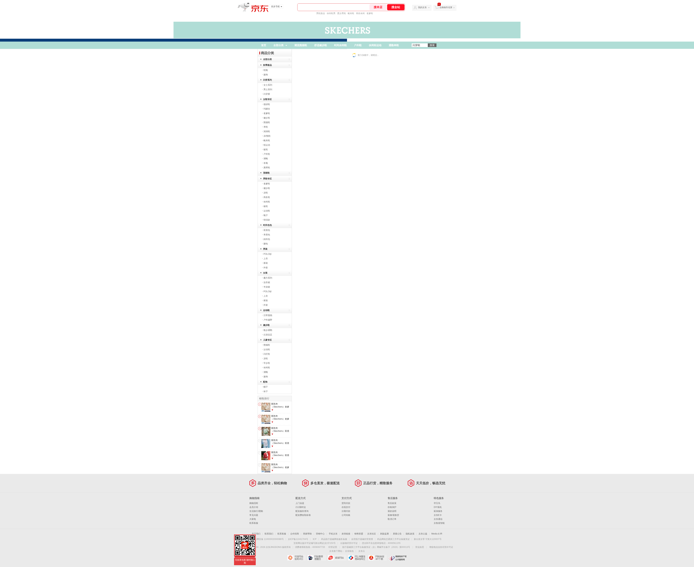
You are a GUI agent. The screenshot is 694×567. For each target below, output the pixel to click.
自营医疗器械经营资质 (362, 539)
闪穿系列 (267, 80)
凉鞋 (266, 192)
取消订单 (392, 519)
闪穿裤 (267, 94)
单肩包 (267, 234)
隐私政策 (410, 533)
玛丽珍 (267, 109)
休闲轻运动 (375, 45)
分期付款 (346, 511)
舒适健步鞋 (320, 45)
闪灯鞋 (267, 354)
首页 (263, 45)
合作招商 (294, 533)
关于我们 (256, 533)
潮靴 (266, 158)
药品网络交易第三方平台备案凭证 (393, 539)
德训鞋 (267, 104)
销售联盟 (358, 533)
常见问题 (253, 515)
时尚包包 (267, 225)
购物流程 (253, 503)
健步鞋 (267, 118)
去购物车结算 (445, 7)
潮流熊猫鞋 (300, 45)
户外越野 (268, 320)
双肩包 (267, 230)
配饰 (265, 382)
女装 (265, 273)
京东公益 (423, 533)
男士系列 (268, 89)
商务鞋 (267, 197)
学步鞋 (267, 363)
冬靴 (266, 163)
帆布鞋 (351, 13)
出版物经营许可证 (349, 543)
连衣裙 (267, 282)
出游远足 (268, 334)
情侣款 (267, 220)
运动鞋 (267, 211)
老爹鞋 (370, 13)
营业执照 (419, 547)
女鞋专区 (267, 99)
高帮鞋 (267, 167)
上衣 (266, 258)
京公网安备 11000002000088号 (268, 539)
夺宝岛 (437, 503)
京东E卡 (438, 515)
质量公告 (397, 533)
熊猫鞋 (267, 122)
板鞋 (266, 149)
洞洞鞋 (267, 131)
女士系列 (268, 85)
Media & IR (436, 533)
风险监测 (384, 533)
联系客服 (253, 523)
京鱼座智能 (439, 523)
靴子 (266, 215)
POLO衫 (268, 254)
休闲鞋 (267, 202)
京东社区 (371, 533)
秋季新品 (267, 65)
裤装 (266, 263)
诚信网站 (337, 558)
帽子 (266, 387)
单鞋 (266, 127)
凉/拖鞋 (267, 136)
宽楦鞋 (266, 173)
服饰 (266, 74)
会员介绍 (253, 507)
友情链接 (346, 533)
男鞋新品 (320, 13)
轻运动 (267, 145)
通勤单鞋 (394, 45)
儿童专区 (267, 340)
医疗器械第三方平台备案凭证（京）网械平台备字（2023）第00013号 (376, 547)
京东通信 (438, 519)
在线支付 (346, 507)
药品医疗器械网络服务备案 (334, 539)
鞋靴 (266, 70)
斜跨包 (267, 239)
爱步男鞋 (341, 13)
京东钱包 (349, 551)
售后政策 (392, 503)
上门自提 (299, 503)
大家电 (252, 519)
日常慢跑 (268, 315)
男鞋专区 (267, 178)
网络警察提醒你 (316, 558)
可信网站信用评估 (296, 558)
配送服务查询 (302, 511)
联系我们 (269, 533)
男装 (265, 249)
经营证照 (332, 547)
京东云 (361, 551)
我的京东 (422, 7)
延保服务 (438, 511)
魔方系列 (268, 278)
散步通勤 (268, 330)
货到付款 (346, 503)
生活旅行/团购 (256, 511)
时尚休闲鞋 (340, 45)
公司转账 (346, 515)
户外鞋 (358, 45)
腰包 (266, 243)
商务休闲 (360, 13)
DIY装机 (438, 507)
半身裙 (267, 287)
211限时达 (300, 507)
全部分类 (278, 45)
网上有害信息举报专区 (357, 558)
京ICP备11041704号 (298, 539)
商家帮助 (307, 533)
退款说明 (392, 511)
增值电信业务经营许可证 (441, 547)
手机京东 (333, 533)
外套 (266, 267)
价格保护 (392, 507)
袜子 (266, 391)
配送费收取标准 (303, 515)
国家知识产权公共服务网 (397, 558)
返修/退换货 (393, 515)
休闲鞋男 (331, 13)
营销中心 (320, 533)
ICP (314, 539)
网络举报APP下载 (377, 558)
